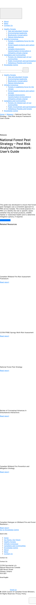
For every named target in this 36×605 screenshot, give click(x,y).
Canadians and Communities (15, 55)
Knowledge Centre (11, 65)
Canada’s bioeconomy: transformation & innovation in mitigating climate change (19, 51)
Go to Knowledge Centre (9, 530)
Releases (10, 114)
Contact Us (8, 25)
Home (2, 114)
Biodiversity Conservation (18, 35)
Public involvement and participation (22, 61)
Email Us (13, 590)
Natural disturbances (16, 37)
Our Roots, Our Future (12, 540)
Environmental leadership (17, 33)
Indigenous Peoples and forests (20, 63)
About (6, 21)
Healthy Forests (10, 29)
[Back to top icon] (5, 604)
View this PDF (5, 220)
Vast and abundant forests (18, 31)
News (6, 23)
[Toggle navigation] (11, 13)
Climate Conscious (11, 39)
